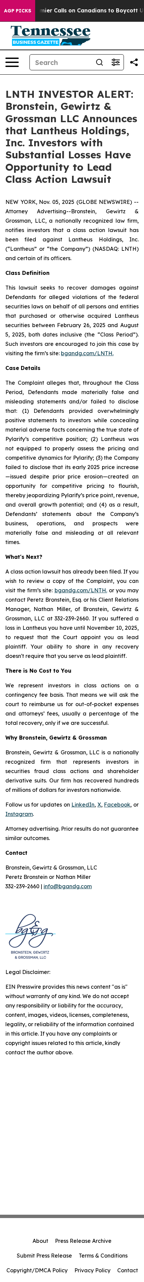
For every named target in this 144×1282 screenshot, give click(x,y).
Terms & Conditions (103, 1255)
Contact (127, 1270)
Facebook (117, 804)
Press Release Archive (83, 1240)
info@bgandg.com (68, 886)
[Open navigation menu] (12, 62)
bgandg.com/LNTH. (87, 353)
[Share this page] (134, 62)
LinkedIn (82, 804)
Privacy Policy (92, 1270)
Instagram (19, 814)
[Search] (99, 62)
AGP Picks (17, 11)
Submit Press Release (44, 1255)
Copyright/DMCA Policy (37, 1270)
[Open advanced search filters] (115, 62)
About (40, 1240)
